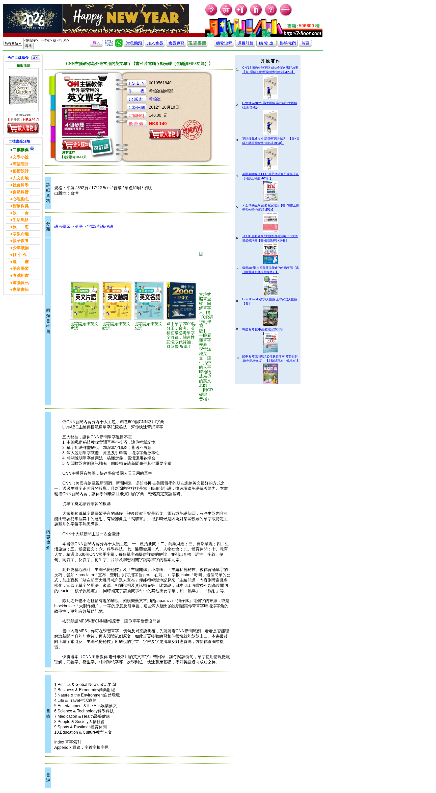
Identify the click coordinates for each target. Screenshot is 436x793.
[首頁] (286, 15)
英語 (79, 226)
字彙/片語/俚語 (100, 226)
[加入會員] (241, 15)
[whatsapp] (119, 45)
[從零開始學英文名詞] (149, 300)
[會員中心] (256, 15)
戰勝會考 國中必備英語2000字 (262, 329)
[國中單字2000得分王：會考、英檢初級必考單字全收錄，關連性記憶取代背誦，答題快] (182, 300)
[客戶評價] (109, 45)
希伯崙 (155, 99)
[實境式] (207, 271)
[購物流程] (224, 45)
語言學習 (62, 226)
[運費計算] (245, 45)
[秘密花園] (23, 89)
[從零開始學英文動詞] (117, 300)
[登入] (96, 45)
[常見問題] (271, 15)
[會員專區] (176, 45)
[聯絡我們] (288, 45)
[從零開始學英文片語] (85, 300)
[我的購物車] (226, 15)
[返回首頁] (305, 45)
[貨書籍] (197, 45)
